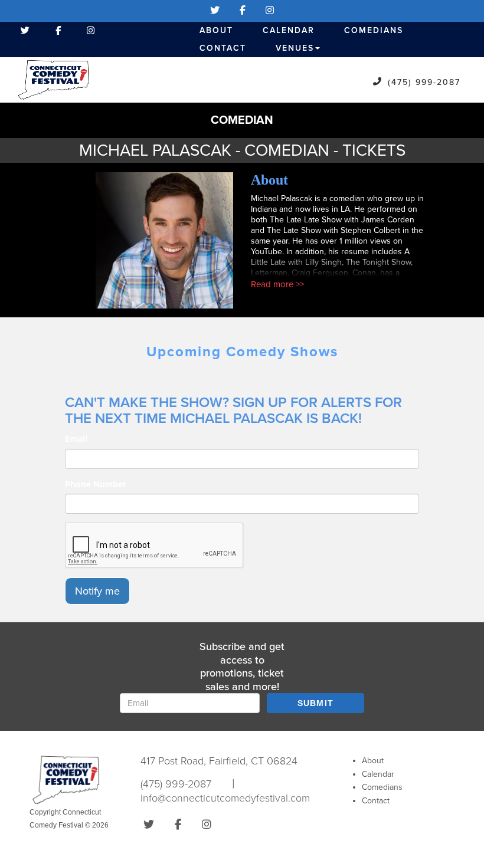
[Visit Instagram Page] (270, 11)
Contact (223, 48)
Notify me (97, 591)
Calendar (289, 30)
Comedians (373, 30)
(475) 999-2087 (424, 82)
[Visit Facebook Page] (243, 11)
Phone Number (95, 484)
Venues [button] (295, 48)
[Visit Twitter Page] (215, 11)
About (216, 30)
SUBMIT (315, 703)
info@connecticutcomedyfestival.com (225, 798)
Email (76, 439)
